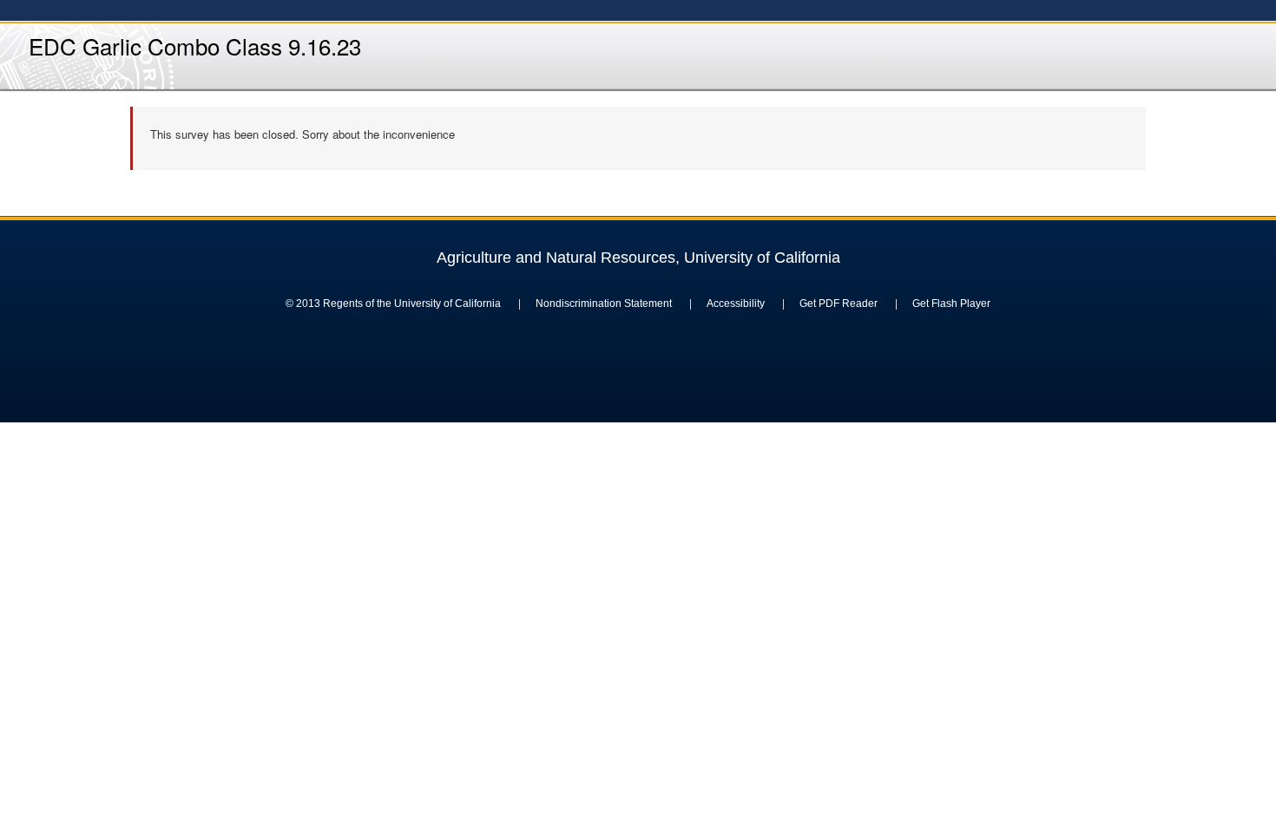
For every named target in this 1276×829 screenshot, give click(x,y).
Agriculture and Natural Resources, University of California (638, 257)
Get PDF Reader (838, 303)
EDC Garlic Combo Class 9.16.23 (195, 45)
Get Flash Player (951, 303)
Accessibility (736, 303)
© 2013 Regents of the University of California (393, 303)
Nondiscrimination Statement (604, 303)
